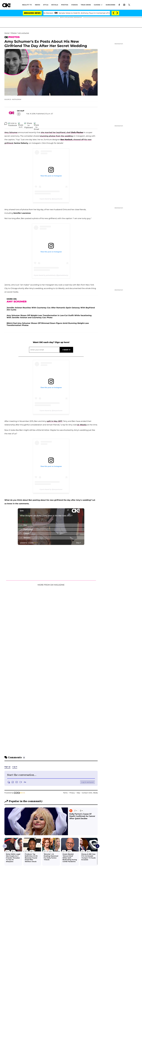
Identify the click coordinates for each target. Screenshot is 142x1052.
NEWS (37, 5)
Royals (54, 5)
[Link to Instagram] (124, 4)
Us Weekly (82, 425)
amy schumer (23, 33)
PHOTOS (64, 5)
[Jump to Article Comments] (5, 123)
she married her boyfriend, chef (62, 132)
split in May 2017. (54, 421)
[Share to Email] (36, 123)
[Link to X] (129, 4)
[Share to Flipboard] (28, 123)
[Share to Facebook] (12, 123)
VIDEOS (74, 5)
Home (6, 33)
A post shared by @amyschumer (51, 199)
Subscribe (110, 5)
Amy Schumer (11, 132)
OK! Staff (20, 111)
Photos (14, 33)
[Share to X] (20, 123)
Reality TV (27, 5)
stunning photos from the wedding (56, 136)
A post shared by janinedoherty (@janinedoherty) (51, 275)
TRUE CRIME (86, 5)
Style (45, 5)
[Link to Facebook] (119, 4)
